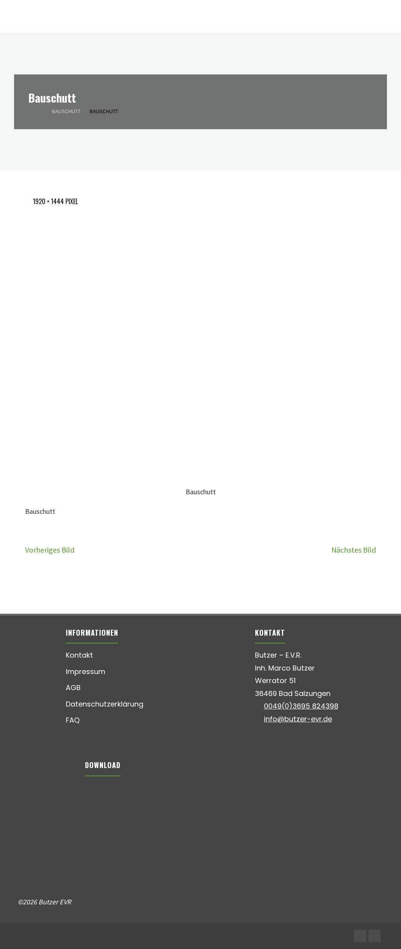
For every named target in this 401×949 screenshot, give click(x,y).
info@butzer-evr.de (298, 719)
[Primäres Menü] (387, 16)
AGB (73, 687)
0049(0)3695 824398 (301, 706)
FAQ (72, 720)
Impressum (85, 671)
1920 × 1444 (49, 201)
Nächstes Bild (353, 550)
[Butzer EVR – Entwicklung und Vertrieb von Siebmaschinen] (18, 16)
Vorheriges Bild (49, 550)
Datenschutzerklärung (104, 704)
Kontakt (79, 655)
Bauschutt (66, 110)
